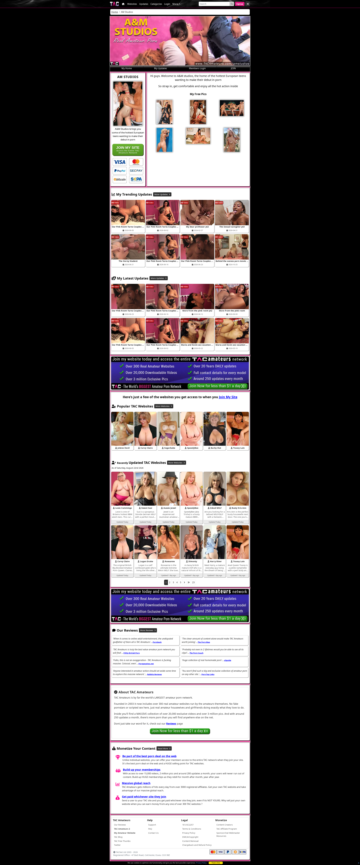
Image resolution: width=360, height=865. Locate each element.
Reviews (171, 723)
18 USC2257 (188, 824)
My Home (127, 68)
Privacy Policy (201, 863)
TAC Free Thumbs (122, 841)
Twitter (117, 845)
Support (152, 824)
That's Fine (216, 863)
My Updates (160, 68)
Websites (132, 3)
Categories (156, 3)
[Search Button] (232, 4)
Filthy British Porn (131, 653)
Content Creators (224, 824)
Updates (143, 3)
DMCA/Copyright (190, 837)
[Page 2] (184, 582)
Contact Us (153, 833)
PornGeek (157, 642)
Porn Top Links (208, 674)
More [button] (175, 3)
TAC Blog (118, 837)
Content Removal (190, 841)
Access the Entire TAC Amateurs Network (128, 150)
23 (193, 582)
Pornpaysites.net (146, 663)
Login (167, 3)
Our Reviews (120, 824)
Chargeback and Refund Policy (197, 845)
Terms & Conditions (191, 828)
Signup (239, 4)
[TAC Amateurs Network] (114, 4)
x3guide (227, 660)
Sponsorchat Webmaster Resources (228, 834)
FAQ (150, 828)
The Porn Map (204, 642)
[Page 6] (188, 582)
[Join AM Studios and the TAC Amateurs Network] (119, 161)
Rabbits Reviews (154, 674)
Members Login (197, 68)
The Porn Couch (196, 653)
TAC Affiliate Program (226, 828)
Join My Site (228, 397)
